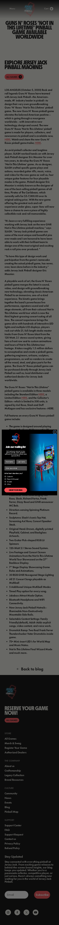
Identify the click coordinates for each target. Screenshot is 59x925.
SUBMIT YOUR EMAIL (15, 490)
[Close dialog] (54, 432)
